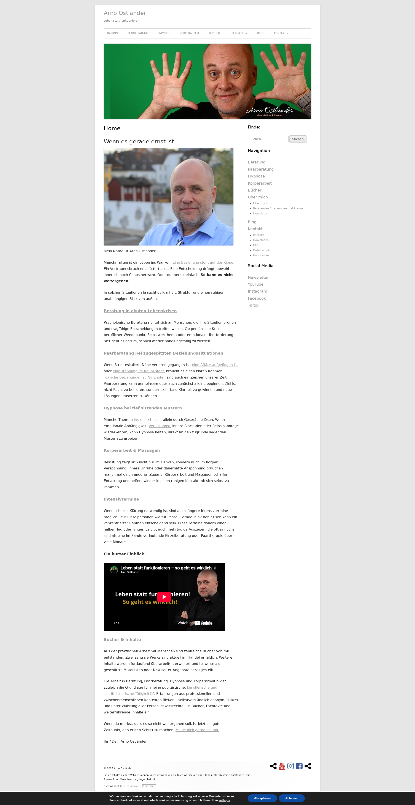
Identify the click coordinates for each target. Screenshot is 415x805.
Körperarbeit (189, 33)
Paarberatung (138, 33)
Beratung (111, 33)
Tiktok (253, 305)
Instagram (257, 291)
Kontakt (280, 33)
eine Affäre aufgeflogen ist (215, 365)
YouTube (255, 284)
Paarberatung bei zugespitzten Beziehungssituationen (163, 353)
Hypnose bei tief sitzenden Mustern (143, 408)
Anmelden (149, 786)
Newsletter (260, 213)
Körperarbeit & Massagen (132, 450)
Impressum (261, 255)
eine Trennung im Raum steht (138, 371)
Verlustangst (159, 426)
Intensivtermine (121, 499)
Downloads (261, 240)
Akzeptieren (262, 798)
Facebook (257, 298)
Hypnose (164, 33)
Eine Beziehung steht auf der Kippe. (203, 262)
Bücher (214, 33)
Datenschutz (262, 250)
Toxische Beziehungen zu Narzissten (135, 377)
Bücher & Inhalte (122, 639)
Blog (260, 33)
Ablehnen (291, 798)
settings (224, 800)
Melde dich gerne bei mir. (197, 730)
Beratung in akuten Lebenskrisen (140, 311)
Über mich (237, 33)
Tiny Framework (129, 786)
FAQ (256, 245)
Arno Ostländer (125, 13)
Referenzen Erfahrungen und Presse (278, 208)
